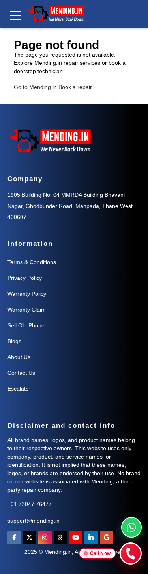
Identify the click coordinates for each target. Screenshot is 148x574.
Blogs (14, 341)
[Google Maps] (106, 539)
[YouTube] (75, 539)
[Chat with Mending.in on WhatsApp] (131, 527)
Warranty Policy (26, 294)
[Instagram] (45, 539)
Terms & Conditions (31, 262)
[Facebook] (14, 539)
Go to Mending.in (35, 87)
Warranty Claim (26, 309)
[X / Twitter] (29, 539)
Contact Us (21, 373)
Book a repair (75, 87)
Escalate (18, 388)
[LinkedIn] (91, 539)
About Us (18, 357)
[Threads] (60, 539)
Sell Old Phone (26, 325)
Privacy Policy (24, 278)
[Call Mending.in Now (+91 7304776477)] (131, 553)
